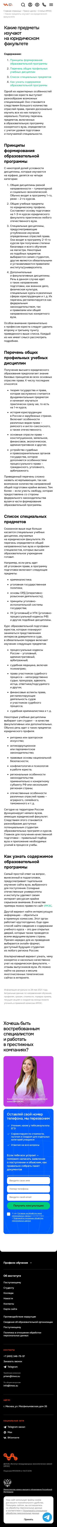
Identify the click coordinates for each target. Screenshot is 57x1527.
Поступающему (12, 1282)
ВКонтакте (13, 1437)
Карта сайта (10, 1309)
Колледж (8, 1293)
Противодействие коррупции (19, 1316)
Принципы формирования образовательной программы (28, 61)
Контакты (8, 1303)
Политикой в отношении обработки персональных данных (27, 1219)
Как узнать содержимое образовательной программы (28, 83)
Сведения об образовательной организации (28, 1322)
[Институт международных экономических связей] (8, 5)
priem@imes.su (11, 1376)
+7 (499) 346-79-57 (14, 1356)
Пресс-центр (29, 11)
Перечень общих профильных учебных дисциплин (29, 70)
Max (10, 1432)
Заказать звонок (12, 1361)
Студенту (8, 1287)
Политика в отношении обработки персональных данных (22, 1334)
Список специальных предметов (30, 77)
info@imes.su (10, 1385)
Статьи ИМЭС (45, 11)
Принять (28, 1519)
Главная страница (12, 11)
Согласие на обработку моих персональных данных (27, 1214)
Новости (8, 1298)
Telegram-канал (16, 1427)
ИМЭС (48, 905)
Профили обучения (15, 1262)
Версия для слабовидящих (37, 4)
